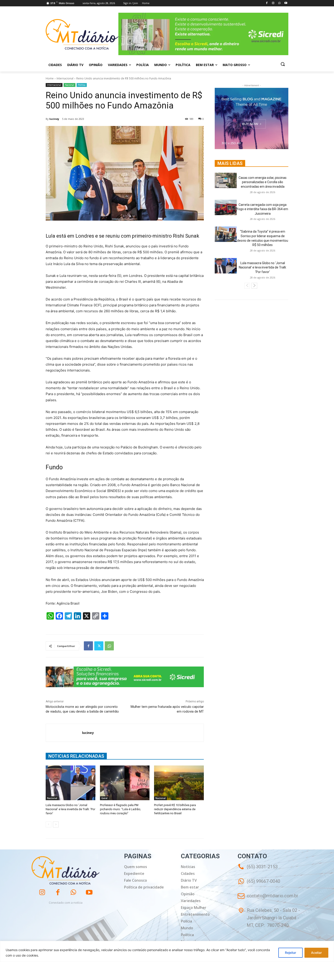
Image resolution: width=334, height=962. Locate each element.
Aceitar (316, 953)
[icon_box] (259, 884)
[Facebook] (266, 3)
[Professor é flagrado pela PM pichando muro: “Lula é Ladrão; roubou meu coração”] (125, 782)
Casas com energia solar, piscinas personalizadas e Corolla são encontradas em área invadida (263, 182)
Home (50, 78)
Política (81, 84)
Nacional (69, 84)
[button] (282, 64)
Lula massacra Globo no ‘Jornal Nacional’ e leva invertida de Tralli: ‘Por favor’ (70, 809)
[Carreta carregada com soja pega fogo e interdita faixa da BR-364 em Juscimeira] (226, 207)
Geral (104, 798)
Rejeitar (290, 953)
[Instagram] (273, 3)
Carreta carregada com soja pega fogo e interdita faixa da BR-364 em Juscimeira (262, 209)
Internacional (65, 78)
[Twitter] (98, 645)
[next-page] (56, 824)
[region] (167, 951)
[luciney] (64, 733)
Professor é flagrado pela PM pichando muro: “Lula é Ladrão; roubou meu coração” (120, 809)
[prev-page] (48, 824)
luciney (54, 119)
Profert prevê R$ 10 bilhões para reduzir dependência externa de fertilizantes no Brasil (175, 809)
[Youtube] (285, 3)
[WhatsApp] (279, 3)
